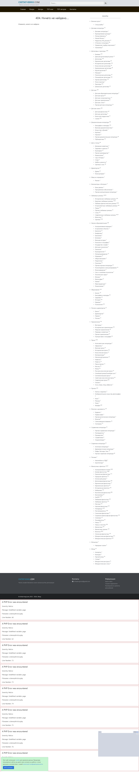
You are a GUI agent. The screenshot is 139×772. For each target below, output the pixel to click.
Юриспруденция (100, 284)
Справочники (99, 437)
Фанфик (97, 405)
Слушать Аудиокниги (111, 583)
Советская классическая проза (104, 378)
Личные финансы (100, 36)
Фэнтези (97, 532)
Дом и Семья (95, 143)
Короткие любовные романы (104, 201)
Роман (97, 369)
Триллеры (98, 84)
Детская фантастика (101, 112)
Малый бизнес (99, 38)
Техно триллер (99, 82)
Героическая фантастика (102, 474)
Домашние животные (101, 146)
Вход (39, 596)
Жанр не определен (97, 177)
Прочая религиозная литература (105, 417)
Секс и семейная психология (104, 272)
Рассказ (97, 366)
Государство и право (101, 245)
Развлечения (99, 155)
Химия (97, 281)
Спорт (97, 160)
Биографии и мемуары (102, 125)
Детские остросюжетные (103, 98)
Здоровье (98, 298)
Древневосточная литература (104, 449)
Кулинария (98, 151)
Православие (99, 415)
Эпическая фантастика (102, 534)
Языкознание (99, 286)
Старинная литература (98, 443)
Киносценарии (99, 174)
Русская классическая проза (103, 371)
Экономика (98, 47)
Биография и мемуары (102, 295)
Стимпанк (98, 518)
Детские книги (95, 108)
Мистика (97, 504)
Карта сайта (108, 581)
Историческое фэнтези (102, 488)
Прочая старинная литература (104, 454)
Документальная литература (100, 122)
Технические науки (101, 275)
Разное (97, 180)
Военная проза (99, 348)
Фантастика (98, 527)
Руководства (99, 435)
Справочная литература (98, 427)
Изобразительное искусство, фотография (107, 394)
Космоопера (99, 495)
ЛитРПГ (97, 497)
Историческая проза (101, 350)
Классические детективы (103, 66)
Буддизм (97, 412)
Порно (97, 208)
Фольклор (94, 542)
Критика (97, 132)
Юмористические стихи (102, 564)
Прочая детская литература (103, 105)
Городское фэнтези (101, 476)
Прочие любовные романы (103, 210)
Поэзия (97, 318)
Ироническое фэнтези (102, 486)
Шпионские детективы (102, 86)
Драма (97, 171)
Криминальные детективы (103, 68)
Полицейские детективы (102, 77)
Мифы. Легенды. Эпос (101, 451)
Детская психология (101, 247)
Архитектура (99, 463)
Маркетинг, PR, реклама (102, 41)
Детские (93, 90)
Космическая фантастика (102, 493)
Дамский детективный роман (104, 57)
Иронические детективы (102, 61)
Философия (98, 279)
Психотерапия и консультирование (106, 268)
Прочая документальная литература (106, 137)
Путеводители (99, 433)
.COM (29, 2)
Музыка (97, 401)
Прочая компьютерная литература (105, 192)
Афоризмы (98, 346)
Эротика (97, 219)
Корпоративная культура (102, 34)
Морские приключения (102, 330)
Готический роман (100, 479)
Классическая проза (101, 353)
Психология (99, 304)
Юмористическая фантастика (104, 536)
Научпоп (97, 135)
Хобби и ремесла (100, 162)
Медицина (98, 256)
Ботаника (98, 238)
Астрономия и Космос (102, 229)
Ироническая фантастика (102, 483)
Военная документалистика (103, 128)
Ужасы (97, 522)
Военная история (100, 240)
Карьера (97, 302)
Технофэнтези (99, 520)
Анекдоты (98, 552)
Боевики (97, 54)
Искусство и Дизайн (101, 130)
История (97, 300)
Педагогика (98, 261)
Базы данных (99, 187)
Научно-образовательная (99, 223)
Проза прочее (99, 364)
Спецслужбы (99, 25)
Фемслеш (98, 217)
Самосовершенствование (103, 421)
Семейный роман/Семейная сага (105, 373)
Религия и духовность (98, 409)
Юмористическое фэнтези (103, 538)
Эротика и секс (99, 164)
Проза (93, 340)
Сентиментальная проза (102, 376)
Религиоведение (100, 270)
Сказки (97, 119)
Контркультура (99, 355)
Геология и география (102, 242)
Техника (93, 457)
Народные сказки (100, 545)
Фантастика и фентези (98, 466)
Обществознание (100, 258)
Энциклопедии (99, 440)
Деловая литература (97, 28)
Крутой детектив (100, 70)
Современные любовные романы (105, 215)
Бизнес (97, 293)
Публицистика (99, 139)
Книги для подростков (102, 116)
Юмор (93, 549)
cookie (18, 760)
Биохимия (98, 236)
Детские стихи (99, 102)
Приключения (95, 322)
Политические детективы (103, 75)
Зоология (98, 249)
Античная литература (101, 447)
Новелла (97, 359)
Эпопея (97, 382)
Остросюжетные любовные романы (106, 206)
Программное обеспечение (103, 190)
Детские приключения (102, 100)
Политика (98, 263)
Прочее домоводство (101, 153)
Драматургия (95, 168)
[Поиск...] (105, 3)
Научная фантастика (101, 506)
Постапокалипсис (100, 511)
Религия (97, 419)
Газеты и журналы (100, 392)
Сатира (97, 559)
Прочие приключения (101, 334)
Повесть (97, 362)
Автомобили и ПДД (101, 460)
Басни (97, 311)
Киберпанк (98, 490)
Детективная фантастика (102, 481)
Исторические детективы (103, 63)
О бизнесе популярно (102, 43)
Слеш (97, 213)
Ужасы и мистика (100, 525)
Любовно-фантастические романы (105, 203)
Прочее (93, 388)
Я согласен (9, 767)
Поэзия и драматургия (98, 308)
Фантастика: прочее (101, 529)
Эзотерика (98, 424)
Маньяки (97, 73)
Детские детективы (101, 114)
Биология (98, 231)
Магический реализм (101, 357)
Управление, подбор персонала (104, 45)
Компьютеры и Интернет (99, 184)
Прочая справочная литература (104, 431)
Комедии (98, 555)
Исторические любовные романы (105, 199)
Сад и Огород (99, 158)
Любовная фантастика (102, 499)
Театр (96, 403)
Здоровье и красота (101, 148)
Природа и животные (101, 332)
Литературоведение (101, 254)
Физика (97, 277)
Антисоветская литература (103, 343)
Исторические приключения (104, 327)
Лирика (97, 316)
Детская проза (99, 96)
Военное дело (95, 21)
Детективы (98, 59)
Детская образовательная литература (106, 93)
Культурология (99, 252)
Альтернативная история (102, 470)
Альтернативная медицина (103, 226)
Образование (95, 290)
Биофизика (98, 233)
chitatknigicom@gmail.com (82, 581)
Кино (96, 399)
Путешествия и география (103, 337)
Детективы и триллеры (98, 51)
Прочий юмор (99, 557)
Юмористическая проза (102, 561)
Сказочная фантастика (102, 513)
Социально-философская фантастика (106, 515)
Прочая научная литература (103, 265)
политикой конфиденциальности (33, 764)
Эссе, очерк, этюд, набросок (103, 385)
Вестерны (98, 325)
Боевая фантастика (101, 472)
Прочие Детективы (101, 80)
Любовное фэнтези (101, 502)
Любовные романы (97, 196)
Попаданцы (98, 509)
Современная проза (101, 380)
